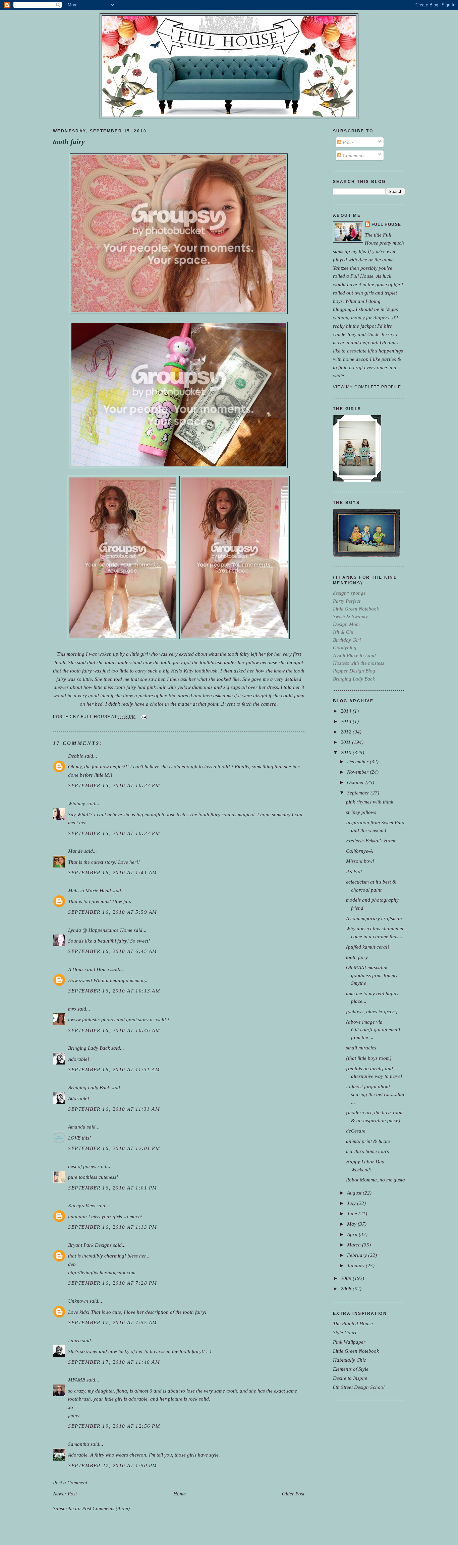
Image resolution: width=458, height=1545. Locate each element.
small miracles (361, 1047)
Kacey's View (81, 1205)
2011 (346, 742)
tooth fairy (69, 142)
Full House (386, 224)
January (356, 1265)
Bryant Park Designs (90, 1245)
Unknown (78, 1301)
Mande (75, 851)
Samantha (78, 1444)
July (352, 1203)
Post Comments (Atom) (106, 1508)
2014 (347, 711)
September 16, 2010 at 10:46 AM (114, 1030)
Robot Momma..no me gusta (375, 1179)
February (357, 1255)
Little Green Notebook (356, 1351)
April (353, 1234)
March (354, 1244)
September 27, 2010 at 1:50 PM (112, 1465)
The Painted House (353, 1323)
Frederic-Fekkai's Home (371, 840)
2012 (347, 731)
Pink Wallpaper (349, 1342)
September (358, 792)
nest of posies (82, 1166)
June (352, 1213)
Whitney (76, 803)
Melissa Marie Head (89, 890)
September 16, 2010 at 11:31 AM (114, 1069)
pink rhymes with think (369, 801)
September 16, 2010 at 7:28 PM (112, 1283)
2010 (347, 752)
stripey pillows (361, 812)
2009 (347, 1278)
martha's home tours (367, 1151)
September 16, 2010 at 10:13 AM (114, 990)
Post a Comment (70, 1482)
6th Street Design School (359, 1387)
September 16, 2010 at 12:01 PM (114, 1148)
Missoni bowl (360, 861)
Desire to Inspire (350, 1378)
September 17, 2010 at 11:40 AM (114, 1362)
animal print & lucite (368, 1141)
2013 (347, 721)
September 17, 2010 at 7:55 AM (112, 1322)
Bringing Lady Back (89, 1048)
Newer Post (65, 1493)
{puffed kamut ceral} (367, 947)
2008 (347, 1288)
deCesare (355, 1131)
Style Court (344, 1332)
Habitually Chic (349, 1360)
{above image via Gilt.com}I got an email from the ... (373, 1029)
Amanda (76, 1127)
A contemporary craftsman (374, 918)
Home (179, 1493)
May (352, 1224)
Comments (352, 155)
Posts (347, 142)
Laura (74, 1340)
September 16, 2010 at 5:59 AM (112, 912)
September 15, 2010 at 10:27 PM (114, 785)
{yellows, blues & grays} (372, 1011)
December (358, 761)
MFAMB (76, 1379)
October (356, 782)
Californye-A (359, 851)
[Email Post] (142, 716)
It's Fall (354, 871)
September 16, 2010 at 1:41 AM (112, 872)
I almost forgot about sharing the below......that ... (375, 1094)
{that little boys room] (369, 1058)
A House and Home (88, 969)
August (355, 1193)
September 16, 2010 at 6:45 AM (112, 951)
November (358, 772)
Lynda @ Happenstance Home (100, 930)
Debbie (75, 756)
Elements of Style (350, 1369)
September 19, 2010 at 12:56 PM (114, 1426)
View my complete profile (367, 387)
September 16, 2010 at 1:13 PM (112, 1227)
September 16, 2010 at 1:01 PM (112, 1187)
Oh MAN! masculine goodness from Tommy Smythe (372, 974)
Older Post (293, 1493)
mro (72, 1009)
